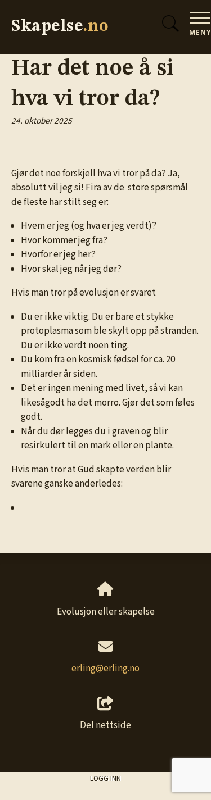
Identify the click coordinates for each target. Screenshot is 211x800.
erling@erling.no (105, 668)
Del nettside (105, 725)
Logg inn (105, 778)
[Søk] (170, 22)
